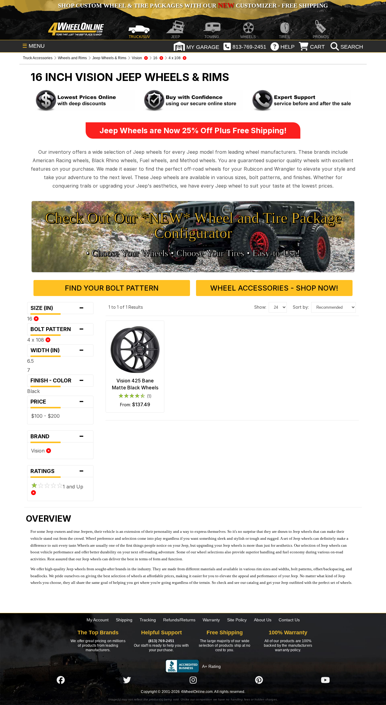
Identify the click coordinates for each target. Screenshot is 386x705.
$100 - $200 (45, 416)
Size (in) (57, 308)
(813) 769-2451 (161, 641)
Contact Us (289, 619)
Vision (38, 451)
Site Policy (237, 619)
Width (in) (57, 350)
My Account (98, 619)
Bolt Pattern (57, 329)
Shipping (124, 619)
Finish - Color (57, 381)
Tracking (148, 619)
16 (30, 319)
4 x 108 (36, 340)
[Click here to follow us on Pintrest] (259, 680)
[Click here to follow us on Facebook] (61, 680)
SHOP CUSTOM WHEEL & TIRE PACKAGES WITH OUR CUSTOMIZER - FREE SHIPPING (193, 5)
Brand (57, 436)
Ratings (57, 471)
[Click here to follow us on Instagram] (193, 680)
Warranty (211, 619)
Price (57, 402)
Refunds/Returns (179, 619)
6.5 (30, 361)
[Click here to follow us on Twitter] (127, 680)
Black (33, 391)
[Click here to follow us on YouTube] (325, 680)
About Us (262, 619)
